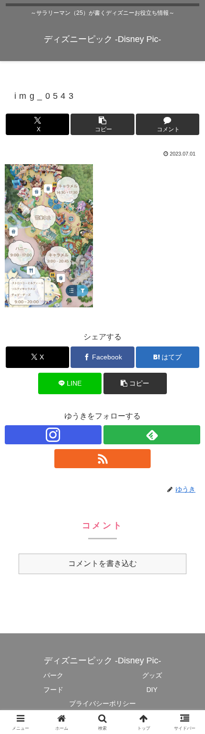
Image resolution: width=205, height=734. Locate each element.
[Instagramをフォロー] (53, 434)
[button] (102, 124)
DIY (151, 689)
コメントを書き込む (102, 563)
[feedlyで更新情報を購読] (151, 434)
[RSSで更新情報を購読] (102, 458)
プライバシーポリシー (102, 703)
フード (53, 689)
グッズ (152, 675)
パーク (53, 675)
